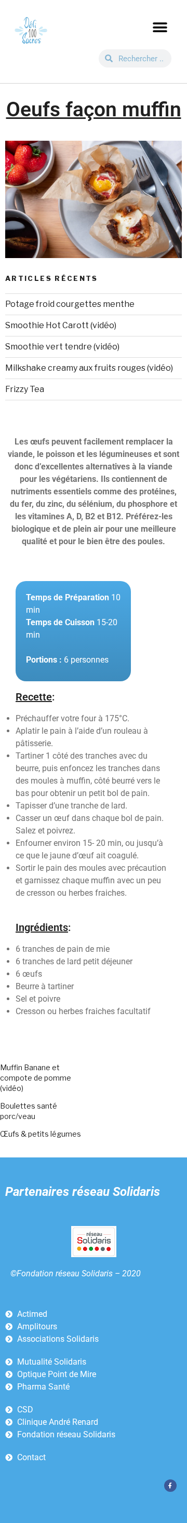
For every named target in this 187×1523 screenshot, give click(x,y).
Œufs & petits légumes (40, 1133)
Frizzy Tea (24, 389)
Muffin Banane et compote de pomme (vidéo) (35, 1078)
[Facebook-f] (170, 1485)
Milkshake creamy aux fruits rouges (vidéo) (89, 368)
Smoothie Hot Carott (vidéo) (60, 325)
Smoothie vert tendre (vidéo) (62, 347)
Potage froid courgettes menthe (70, 304)
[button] (159, 27)
